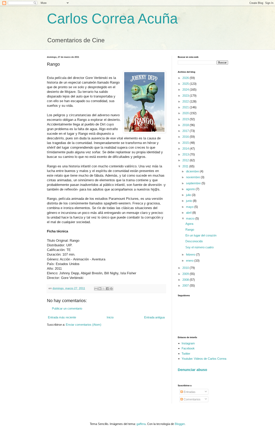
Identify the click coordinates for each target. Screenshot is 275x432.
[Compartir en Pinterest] (111, 289)
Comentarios (192, 399)
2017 (186, 131)
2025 (186, 83)
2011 (185, 166)
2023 (186, 95)
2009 (186, 274)
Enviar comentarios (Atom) (83, 324)
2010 (186, 267)
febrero (191, 254)
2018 (186, 125)
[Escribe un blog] (100, 289)
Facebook (188, 348)
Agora (189, 223)
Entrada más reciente (62, 317)
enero (190, 260)
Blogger (180, 424)
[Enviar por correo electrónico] (96, 289)
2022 (186, 101)
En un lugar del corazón (200, 235)
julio (189, 195)
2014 (186, 148)
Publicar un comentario (67, 308)
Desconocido (194, 241)
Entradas (189, 392)
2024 (186, 89)
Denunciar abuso (192, 370)
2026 (186, 78)
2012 (186, 160)
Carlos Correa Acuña (112, 18)
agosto (191, 189)
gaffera (141, 424)
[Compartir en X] (104, 289)
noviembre (193, 177)
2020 (186, 113)
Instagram (188, 343)
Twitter (186, 353)
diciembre (193, 171)
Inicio (110, 317)
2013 (186, 154)
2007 (186, 285)
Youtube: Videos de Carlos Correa (204, 358)
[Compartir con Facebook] (107, 289)
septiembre (194, 183)
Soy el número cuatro (199, 247)
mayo (190, 206)
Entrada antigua (154, 317)
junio (189, 200)
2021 (186, 107)
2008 (186, 279)
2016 (186, 136)
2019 (186, 119)
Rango (189, 229)
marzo (190, 218)
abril (189, 212)
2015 (186, 142)
